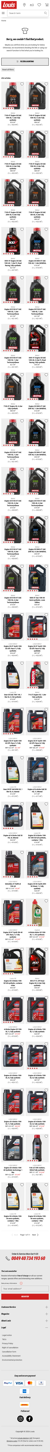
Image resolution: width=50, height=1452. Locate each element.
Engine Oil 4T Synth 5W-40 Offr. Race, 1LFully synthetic (12, 934)
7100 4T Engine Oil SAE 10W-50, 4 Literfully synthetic (37, 117)
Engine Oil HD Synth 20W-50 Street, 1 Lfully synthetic (37, 886)
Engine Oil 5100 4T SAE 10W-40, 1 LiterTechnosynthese (37, 311)
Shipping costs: (12, 1441)
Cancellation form (9, 1352)
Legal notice (7, 1335)
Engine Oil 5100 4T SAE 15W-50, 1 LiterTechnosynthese (12, 454)
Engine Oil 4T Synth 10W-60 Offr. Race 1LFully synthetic (13, 743)
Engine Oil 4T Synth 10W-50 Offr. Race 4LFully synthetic (37, 648)
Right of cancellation (10, 1348)
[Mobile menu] (3, 13)
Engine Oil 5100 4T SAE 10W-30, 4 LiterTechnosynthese (12, 503)
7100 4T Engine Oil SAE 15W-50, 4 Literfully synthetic (37, 166)
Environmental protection (12, 1360)
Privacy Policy (7, 1343)
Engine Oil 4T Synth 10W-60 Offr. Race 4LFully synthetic (37, 743)
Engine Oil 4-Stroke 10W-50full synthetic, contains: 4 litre (12, 983)
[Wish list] (39, 5)
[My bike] (32, 5)
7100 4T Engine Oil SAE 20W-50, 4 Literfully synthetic (12, 214)
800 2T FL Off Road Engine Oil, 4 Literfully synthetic (37, 983)
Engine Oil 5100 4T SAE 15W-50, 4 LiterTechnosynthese (12, 600)
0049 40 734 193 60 (28, 1258)
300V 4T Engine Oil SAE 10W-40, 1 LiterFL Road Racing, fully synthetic (13, 263)
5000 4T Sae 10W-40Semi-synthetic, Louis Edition (37, 600)
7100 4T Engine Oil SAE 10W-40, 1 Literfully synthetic (12, 117)
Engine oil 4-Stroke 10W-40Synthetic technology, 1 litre (12, 1170)
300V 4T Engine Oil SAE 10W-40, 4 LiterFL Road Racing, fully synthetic (37, 360)
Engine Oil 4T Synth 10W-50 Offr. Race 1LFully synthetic (13, 648)
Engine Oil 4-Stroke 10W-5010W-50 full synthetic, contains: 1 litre (37, 837)
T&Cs (4, 1339)
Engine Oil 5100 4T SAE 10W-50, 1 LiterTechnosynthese (12, 360)
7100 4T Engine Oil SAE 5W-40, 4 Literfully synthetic (37, 214)
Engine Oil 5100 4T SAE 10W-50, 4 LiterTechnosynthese (12, 551)
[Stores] (24, 5)
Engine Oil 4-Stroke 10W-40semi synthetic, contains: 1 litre (37, 1218)
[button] (45, 13)
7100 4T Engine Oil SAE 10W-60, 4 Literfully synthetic (12, 166)
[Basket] (47, 5)
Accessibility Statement (11, 1356)
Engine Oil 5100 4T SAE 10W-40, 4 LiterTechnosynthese (37, 503)
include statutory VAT (24, 1438)
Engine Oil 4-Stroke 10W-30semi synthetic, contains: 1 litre (13, 1218)
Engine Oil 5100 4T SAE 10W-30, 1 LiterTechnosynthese (12, 311)
